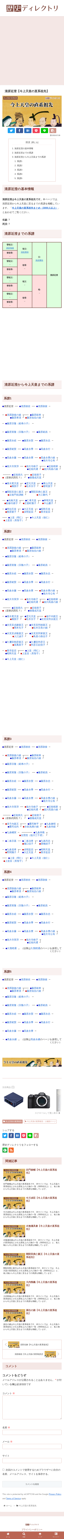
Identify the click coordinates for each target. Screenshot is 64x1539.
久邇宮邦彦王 (38, 642)
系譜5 (19, 178)
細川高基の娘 (51, 469)
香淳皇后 (45, 511)
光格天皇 (13, 500)
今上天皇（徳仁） (41, 517)
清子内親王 (13, 823)
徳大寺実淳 (13, 466)
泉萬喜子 (19, 644)
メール (7, 1441)
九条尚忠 (45, 840)
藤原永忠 (45, 440)
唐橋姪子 (45, 843)
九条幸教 (40, 832)
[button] (57, 977)
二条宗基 (11, 840)
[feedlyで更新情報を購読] (4, 1150)
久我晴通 (12, 948)
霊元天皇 (31, 483)
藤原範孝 (36, 414)
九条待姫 (51, 826)
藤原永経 (11, 440)
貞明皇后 (28, 511)
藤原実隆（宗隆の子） (19, 432)
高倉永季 (28, 449)
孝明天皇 (48, 500)
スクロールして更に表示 (46, 1113)
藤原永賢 (28, 440)
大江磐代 (43, 494)
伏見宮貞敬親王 (15, 633)
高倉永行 (45, 449)
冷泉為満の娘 (31, 826)
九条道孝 (11, 849)
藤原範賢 (11, 449)
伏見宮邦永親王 (49, 619)
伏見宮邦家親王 (39, 633)
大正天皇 (28, 509)
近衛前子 (36, 474)
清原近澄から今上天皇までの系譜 (30, 157)
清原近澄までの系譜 (23, 153)
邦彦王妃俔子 (38, 644)
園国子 (15, 486)
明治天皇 (11, 509)
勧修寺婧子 (12, 503)
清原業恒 (39, 260)
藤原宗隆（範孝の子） (19, 423)
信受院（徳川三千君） (33, 835)
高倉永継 (12, 1039)
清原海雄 (10, 248)
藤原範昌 (43, 432)
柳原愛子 (11, 511)
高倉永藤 (11, 457)
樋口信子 (28, 843)
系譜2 (19, 165)
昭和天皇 (45, 509)
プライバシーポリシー (32, 1529)
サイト (6, 1455)
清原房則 (25, 252)
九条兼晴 (51, 823)
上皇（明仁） (17, 517)
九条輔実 (11, 832)
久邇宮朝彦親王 (15, 642)
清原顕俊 (42, 406)
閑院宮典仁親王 (39, 491)
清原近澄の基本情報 (23, 148)
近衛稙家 (53, 466)
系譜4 (19, 174)
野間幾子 (11, 852)
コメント (8, 1393)
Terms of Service (13, 1498)
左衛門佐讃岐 (16, 494)
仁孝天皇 (31, 500)
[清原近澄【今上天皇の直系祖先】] (27, 130)
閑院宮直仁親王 (15, 491)
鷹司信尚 (14, 826)
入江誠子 (19, 636)
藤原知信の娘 (34, 417)
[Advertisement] (32, 52)
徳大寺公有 (49, 460)
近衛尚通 (33, 469)
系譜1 (19, 161)
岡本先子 (19, 627)
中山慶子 (48, 503)
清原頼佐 (25, 406)
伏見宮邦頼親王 (39, 624)
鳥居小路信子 (40, 636)
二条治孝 (28, 840)
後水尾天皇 (13, 483)
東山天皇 (48, 483)
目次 (28, 142)
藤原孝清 (16, 417)
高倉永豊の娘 (48, 457)
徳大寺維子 (32, 466)
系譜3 (19, 170)
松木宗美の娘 (40, 627)
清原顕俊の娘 (14, 414)
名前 (6, 1427)
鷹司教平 (34, 823)
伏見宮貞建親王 (15, 624)
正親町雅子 (30, 503)
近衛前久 (18, 474)
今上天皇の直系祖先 (14, 1121)
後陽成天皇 (35, 477)
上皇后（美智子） (14, 520)
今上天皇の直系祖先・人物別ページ (41, 1121)
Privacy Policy (55, 1494)
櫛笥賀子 (48, 486)
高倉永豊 (28, 457)
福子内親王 (52, 616)
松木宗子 (31, 486)
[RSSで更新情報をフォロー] (11, 1150)
